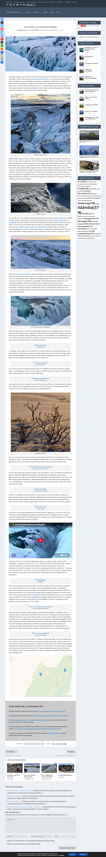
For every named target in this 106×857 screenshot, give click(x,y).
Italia (85, 214)
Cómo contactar (31, 2)
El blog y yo (8, 2)
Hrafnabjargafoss (65, 775)
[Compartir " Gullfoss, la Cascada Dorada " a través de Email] (39, 743)
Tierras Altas (83, 236)
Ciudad (83, 188)
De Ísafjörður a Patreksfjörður (47, 776)
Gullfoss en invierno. (13, 801)
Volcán (92, 238)
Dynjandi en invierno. (13, 796)
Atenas (88, 182)
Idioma (74, 2)
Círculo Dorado (43, 30)
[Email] (2, 55)
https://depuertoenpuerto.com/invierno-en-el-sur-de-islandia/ (33, 720)
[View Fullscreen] (70, 657)
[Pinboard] (2, 52)
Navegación (92, 218)
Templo (97, 234)
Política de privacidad (55, 2)
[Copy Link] (2, 58)
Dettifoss (53, 172)
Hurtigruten (87, 200)
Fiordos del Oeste (94, 196)
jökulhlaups (36, 597)
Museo (81, 218)
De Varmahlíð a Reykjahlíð (30, 776)
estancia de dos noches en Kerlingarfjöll (32, 227)
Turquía (97, 236)
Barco (93, 182)
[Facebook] (2, 19)
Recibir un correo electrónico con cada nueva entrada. (23, 844)
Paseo (81, 224)
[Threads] (2, 42)
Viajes (52, 12)
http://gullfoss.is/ (54, 733)
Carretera (81, 184)
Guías (58, 12)
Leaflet (51, 696)
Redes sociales (42, 2)
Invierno (86, 203)
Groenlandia (95, 198)
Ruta (89, 233)
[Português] (98, 25)
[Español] (79, 28)
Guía (80, 200)
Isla (97, 204)
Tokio (91, 236)
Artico (82, 181)
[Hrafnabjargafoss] (66, 768)
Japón (91, 213)
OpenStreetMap (58, 696)
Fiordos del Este (83, 196)
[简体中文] (82, 25)
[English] (84, 25)
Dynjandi (31, 172)
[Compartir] (2, 62)
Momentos (82, 216)
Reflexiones (90, 229)
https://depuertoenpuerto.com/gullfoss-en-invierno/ (49, 716)
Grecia (87, 198)
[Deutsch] (90, 25)
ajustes (62, 855)
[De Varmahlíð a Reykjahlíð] (32, 768)
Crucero (92, 189)
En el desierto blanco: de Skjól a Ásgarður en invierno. (23, 807)
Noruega (84, 221)
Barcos (28, 12)
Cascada (87, 186)
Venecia (81, 238)
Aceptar (72, 854)
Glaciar (81, 198)
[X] (2, 22)
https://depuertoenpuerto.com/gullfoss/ (52, 711)
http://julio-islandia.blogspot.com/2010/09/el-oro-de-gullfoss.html (37, 729)
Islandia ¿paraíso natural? (13, 776)
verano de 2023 (58, 218)
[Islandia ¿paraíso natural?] (15, 768)
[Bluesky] (2, 26)
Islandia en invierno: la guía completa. (18, 791)
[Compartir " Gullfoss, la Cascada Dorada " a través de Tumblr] (32, 743)
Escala (87, 191)
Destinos (36, 12)
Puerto (82, 229)
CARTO (70, 696)
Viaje (87, 238)
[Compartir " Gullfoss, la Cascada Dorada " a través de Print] (42, 743)
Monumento (91, 216)
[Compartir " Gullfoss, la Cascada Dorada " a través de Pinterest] (35, 743)
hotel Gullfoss (26, 274)
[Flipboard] (2, 39)
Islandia (51, 30)
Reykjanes (87, 231)
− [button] (10, 659)
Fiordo (94, 193)
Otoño (94, 221)
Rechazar (83, 854)
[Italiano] (95, 25)
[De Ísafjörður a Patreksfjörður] (49, 768)
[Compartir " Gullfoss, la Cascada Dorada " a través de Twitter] (29, 743)
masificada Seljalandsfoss (41, 79)
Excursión (84, 193)
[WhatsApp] (2, 45)
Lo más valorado (19, 2)
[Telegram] (2, 32)
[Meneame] (2, 49)
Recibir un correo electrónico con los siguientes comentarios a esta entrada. (30, 841)
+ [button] (10, 657)
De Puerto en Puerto (14, 12)
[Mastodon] (2, 35)
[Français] (87, 25)
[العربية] (79, 25)
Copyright (67, 2)
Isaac (27, 30)
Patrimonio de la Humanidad (89, 225)
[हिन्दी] (93, 25)
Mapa (46, 12)
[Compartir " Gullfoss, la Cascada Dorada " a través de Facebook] (25, 743)
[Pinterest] (2, 29)
